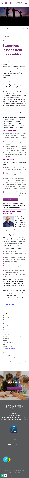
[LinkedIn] (14, 453)
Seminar (9, 326)
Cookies (17, 474)
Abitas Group (13, 417)
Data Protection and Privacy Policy (14, 444)
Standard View (13, 470)
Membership (12, 388)
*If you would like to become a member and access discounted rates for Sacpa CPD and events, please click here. (14, 205)
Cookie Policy (14, 442)
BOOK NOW (8, 199)
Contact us (16, 460)
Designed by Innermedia (14, 476)
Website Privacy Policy (14, 447)
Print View (7, 470)
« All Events (6, 36)
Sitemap (14, 439)
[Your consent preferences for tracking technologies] (5, 475)
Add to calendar (10, 304)
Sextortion (5, 330)
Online (4, 326)
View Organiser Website (9, 348)
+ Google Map (14, 357)
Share (24, 28)
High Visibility (21, 470)
